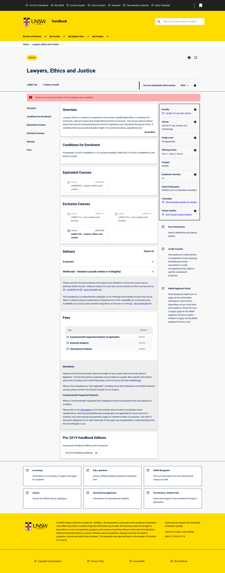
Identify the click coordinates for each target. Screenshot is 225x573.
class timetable (91, 289)
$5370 (142, 343)
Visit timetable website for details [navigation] (181, 202)
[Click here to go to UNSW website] (35, 23)
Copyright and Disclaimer (50, 561)
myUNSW (70, 289)
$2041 (142, 337)
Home (26, 44)
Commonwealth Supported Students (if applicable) (95, 337)
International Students (81, 349)
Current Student (77, 5)
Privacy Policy (97, 561)
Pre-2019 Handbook (38, 5)
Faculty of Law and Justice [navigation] (178, 113)
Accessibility (139, 561)
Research (116, 5)
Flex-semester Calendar (138, 5)
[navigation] (81, 453)
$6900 (142, 349)
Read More (150, 132)
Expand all (149, 251)
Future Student (98, 5)
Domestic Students (79, 343)
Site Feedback (180, 561)
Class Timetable (162, 5)
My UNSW (59, 5)
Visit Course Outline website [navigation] (178, 214)
